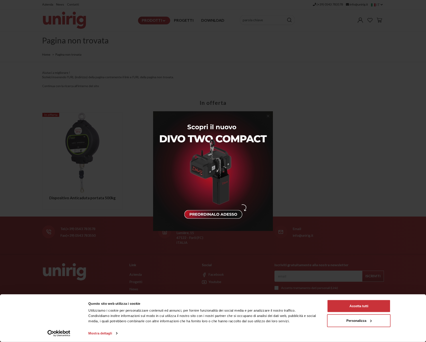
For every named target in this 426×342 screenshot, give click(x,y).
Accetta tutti (358, 306)
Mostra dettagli (100, 333)
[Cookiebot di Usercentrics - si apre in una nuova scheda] (58, 333)
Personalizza (356, 320)
